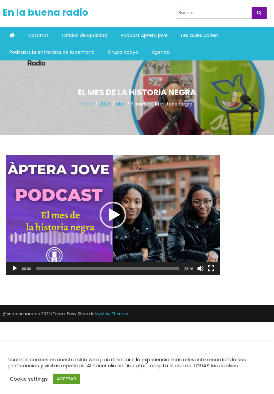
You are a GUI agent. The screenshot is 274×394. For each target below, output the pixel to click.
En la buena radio (45, 12)
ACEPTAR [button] (66, 379)
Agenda (161, 52)
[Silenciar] (200, 268)
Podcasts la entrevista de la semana (52, 52)
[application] (113, 215)
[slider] (107, 268)
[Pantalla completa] (211, 268)
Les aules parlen (199, 35)
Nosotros (38, 35)
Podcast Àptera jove (144, 35)
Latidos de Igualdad (84, 35)
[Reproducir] (14, 268)
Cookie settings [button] (29, 379)
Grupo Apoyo (123, 52)
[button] (113, 215)
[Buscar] (259, 13)
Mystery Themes (111, 314)
